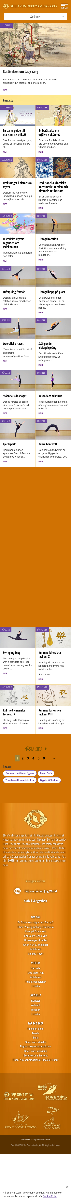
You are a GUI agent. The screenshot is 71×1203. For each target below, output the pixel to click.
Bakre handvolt (47, 444)
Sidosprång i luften (50, 600)
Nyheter (35, 1000)
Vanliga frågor (35, 953)
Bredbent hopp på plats (17, 496)
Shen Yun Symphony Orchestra (36, 927)
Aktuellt (35, 995)
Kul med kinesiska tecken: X (49, 654)
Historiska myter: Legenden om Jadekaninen (13, 243)
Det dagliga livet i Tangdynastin (49, 550)
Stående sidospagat (14, 396)
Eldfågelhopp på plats (51, 292)
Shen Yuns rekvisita (35, 1051)
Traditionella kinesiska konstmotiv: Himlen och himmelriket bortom (53, 187)
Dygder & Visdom (49, 780)
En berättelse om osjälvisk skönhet (49, 132)
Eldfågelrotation (48, 239)
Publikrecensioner (35, 981)
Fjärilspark (9, 444)
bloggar (35, 1009)
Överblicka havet (13, 343)
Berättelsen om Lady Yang (20, 71)
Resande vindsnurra (50, 396)
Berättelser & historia (35, 1055)
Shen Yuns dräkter (35, 1042)
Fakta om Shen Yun (35, 936)
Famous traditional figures (20, 773)
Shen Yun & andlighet (35, 944)
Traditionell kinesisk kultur (20, 780)
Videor (35, 963)
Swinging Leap (12, 652)
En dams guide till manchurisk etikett (14, 132)
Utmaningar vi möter (35, 940)
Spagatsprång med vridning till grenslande (17, 550)
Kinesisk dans (35, 1028)
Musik (35, 1033)
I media (35, 986)
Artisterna (35, 949)
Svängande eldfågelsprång (47, 345)
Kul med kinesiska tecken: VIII (49, 712)
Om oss (35, 917)
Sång (35, 1037)
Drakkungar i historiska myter (17, 185)
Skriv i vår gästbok (35, 901)
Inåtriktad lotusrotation (52, 496)
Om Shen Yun (36, 973)
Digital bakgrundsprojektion (35, 1046)
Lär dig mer (35, 1023)
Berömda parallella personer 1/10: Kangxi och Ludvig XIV (16, 604)
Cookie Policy (50, 1196)
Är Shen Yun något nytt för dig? (35, 922)
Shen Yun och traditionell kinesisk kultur (35, 1060)
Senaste (35, 968)
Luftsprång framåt (14, 292)
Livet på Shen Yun (35, 931)
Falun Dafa (46, 773)
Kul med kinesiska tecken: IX (14, 712)
